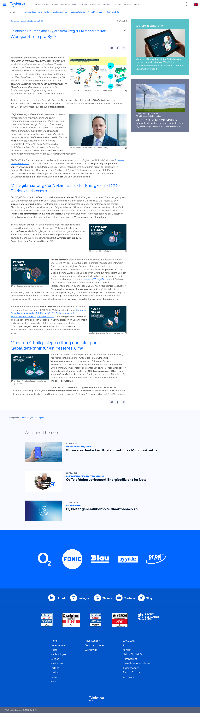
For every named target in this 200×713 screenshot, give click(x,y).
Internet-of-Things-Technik (96, 279)
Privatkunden (92, 640)
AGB (125, 645)
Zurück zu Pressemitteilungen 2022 (27, 21)
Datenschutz (130, 658)
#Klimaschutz (25, 418)
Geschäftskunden (95, 645)
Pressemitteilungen (78, 12)
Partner (107, 4)
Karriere (117, 4)
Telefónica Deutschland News (56, 12)
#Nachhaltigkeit (37, 418)
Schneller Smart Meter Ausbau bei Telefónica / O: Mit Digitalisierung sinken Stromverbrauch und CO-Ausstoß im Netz (48, 313)
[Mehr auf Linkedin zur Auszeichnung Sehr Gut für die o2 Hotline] (96, 620)
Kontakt (127, 649)
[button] (111, 48)
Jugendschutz (131, 668)
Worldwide (91, 649)
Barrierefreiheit (131, 672)
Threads (107, 598)
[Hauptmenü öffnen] (4, 4)
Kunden (83, 4)
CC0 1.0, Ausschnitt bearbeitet (148, 116)
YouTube (129, 598)
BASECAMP (130, 640)
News (137, 4)
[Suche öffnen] (186, 4)
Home (54, 640)
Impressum (129, 677)
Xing (149, 598)
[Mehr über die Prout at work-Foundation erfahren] (148, 620)
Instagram (85, 598)
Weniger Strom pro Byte (109, 12)
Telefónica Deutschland (32, 12)
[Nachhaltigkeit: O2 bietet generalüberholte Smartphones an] (98, 511)
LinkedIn (62, 598)
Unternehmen (42, 4)
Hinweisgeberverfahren (136, 663)
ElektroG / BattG (132, 654)
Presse (127, 4)
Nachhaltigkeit (68, 4)
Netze (55, 4)
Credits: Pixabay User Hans (147, 113)
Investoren (95, 4)
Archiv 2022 (93, 12)
